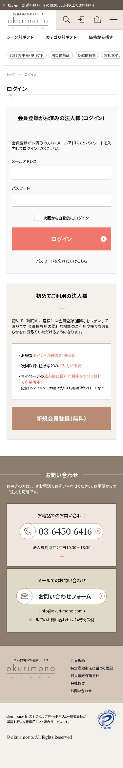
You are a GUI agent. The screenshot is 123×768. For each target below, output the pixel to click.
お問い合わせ (81, 690)
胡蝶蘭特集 (87, 55)
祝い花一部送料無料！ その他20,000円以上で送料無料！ (51, 5)
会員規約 (78, 660)
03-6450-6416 (65, 531)
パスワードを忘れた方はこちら (61, 261)
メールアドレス (24, 161)
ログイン (30, 74)
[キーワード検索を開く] (66, 19)
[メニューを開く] (113, 19)
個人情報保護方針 (85, 675)
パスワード (21, 188)
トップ (11, 74)
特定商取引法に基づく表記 (92, 668)
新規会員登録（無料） (61, 418)
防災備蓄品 (60, 55)
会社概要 (78, 683)
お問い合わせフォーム (64, 596)
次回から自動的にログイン (66, 218)
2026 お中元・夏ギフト (26, 55)
